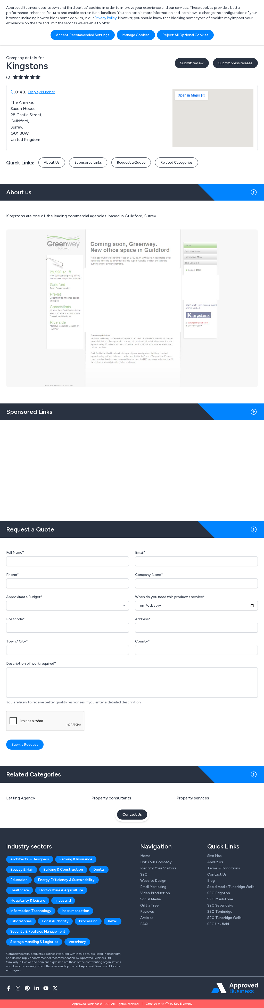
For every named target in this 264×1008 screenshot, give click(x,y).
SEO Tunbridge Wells (224, 918)
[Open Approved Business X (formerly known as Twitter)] (55, 988)
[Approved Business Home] (234, 988)
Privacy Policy (106, 18)
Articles (146, 918)
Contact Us (132, 814)
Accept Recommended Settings (82, 35)
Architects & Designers (29, 859)
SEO (143, 874)
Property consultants (111, 798)
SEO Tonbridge (219, 911)
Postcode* (15, 619)
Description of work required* (31, 663)
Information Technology (30, 911)
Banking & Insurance (75, 859)
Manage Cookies (136, 35)
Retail (112, 921)
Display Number (41, 92)
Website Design (153, 880)
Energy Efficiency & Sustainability (66, 880)
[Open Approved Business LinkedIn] (36, 988)
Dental (98, 869)
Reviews (147, 911)
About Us (52, 162)
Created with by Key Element (169, 1003)
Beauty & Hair (21, 869)
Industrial (63, 900)
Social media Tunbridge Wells (230, 887)
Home (145, 856)
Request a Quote (131, 162)
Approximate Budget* (24, 597)
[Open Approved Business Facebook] (8, 988)
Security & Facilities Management (37, 931)
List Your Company (156, 862)
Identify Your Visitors (158, 868)
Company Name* (149, 575)
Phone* (12, 575)
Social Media (150, 899)
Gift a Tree (149, 905)
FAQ (144, 924)
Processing (88, 921)
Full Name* (15, 552)
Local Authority (55, 921)
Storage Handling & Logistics (34, 942)
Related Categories (176, 162)
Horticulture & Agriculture (61, 890)
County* (142, 641)
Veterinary (77, 942)
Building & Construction (63, 869)
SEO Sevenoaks (220, 905)
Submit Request (25, 744)
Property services (193, 798)
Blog (211, 880)
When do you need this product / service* (170, 597)
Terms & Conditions (223, 868)
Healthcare (19, 890)
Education (19, 880)
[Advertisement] (132, 468)
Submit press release (235, 63)
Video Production (155, 893)
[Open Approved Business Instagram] (18, 988)
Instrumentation (75, 911)
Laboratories (21, 921)
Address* (143, 619)
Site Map (214, 856)
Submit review (191, 63)
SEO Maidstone (220, 899)
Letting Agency (20, 798)
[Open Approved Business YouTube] (45, 988)
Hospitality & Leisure (27, 900)
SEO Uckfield (218, 924)
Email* (140, 552)
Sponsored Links (88, 162)
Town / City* (17, 641)
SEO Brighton (218, 893)
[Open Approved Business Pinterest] (27, 988)
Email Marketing (153, 887)
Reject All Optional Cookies (185, 35)
